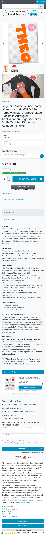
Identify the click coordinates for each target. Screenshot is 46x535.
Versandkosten (19, 199)
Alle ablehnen (23, 526)
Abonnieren (22, 449)
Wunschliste (8, 194)
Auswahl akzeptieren (23, 530)
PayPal (8, 511)
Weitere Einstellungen (10, 516)
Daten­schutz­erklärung (23, 502)
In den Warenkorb (27, 179)
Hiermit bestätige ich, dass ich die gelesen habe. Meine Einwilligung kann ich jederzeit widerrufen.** (22, 442)
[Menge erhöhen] (9, 177)
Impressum (32, 497)
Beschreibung (9, 212)
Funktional (9, 514)
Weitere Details (9, 219)
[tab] (23, 212)
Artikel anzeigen (30, 387)
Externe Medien (11, 509)
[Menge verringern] (9, 180)
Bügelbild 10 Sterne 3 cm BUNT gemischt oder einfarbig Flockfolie (29, 378)
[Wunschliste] (34, 2)
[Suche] (41, 6)
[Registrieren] (6, 2)
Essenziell (9, 506)
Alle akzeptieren (23, 521)
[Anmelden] (2, 2)
